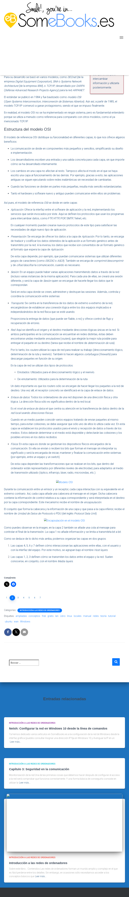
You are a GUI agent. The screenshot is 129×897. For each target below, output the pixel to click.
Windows (25, 621)
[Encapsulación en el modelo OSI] (64, 520)
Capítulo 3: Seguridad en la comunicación (39, 769)
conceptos (34, 616)
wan (16, 621)
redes (96, 616)
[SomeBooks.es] (60, 37)
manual (87, 616)
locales (77, 616)
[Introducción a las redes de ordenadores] (64, 822)
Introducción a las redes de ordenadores (40, 610)
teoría (103, 616)
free (44, 616)
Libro (63, 616)
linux (69, 616)
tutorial (112, 616)
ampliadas (21, 616)
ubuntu (8, 621)
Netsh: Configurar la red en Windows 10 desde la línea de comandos (58, 728)
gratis (51, 616)
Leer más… (15, 741)
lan (56, 616)
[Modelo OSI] (64, 482)
